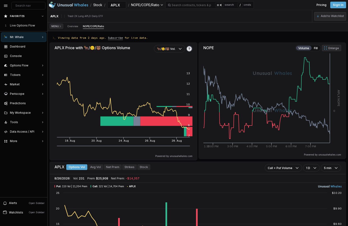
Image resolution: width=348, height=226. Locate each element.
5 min (327, 168)
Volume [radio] (303, 48)
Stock (144, 167)
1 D (308, 168)
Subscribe (115, 37)
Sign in (338, 5)
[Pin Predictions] (42, 103)
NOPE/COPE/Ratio (93, 26)
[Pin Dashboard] (42, 46)
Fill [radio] (316, 48)
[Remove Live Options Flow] (43, 25)
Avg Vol (95, 167)
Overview (72, 26)
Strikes (129, 167)
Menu (55, 26)
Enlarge (333, 48)
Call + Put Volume (280, 168)
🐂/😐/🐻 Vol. (166, 49)
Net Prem (112, 167)
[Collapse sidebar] (5, 5)
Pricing (321, 5)
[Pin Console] (42, 56)
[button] (330, 16)
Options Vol (77, 167)
